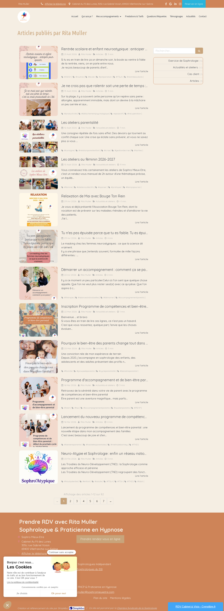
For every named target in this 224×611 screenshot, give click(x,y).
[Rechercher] (199, 51)
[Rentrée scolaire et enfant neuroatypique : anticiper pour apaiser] (38, 62)
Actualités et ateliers (185, 67)
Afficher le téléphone (55, 3)
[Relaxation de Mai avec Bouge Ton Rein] (38, 209)
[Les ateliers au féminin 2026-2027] (38, 172)
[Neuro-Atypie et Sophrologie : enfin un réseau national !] (38, 467)
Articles (194, 80)
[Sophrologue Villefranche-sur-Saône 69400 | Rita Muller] (24, 17)
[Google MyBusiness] (170, 5)
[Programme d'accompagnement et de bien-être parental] (38, 393)
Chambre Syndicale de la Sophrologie (137, 608)
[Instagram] (180, 5)
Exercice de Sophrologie (183, 60)
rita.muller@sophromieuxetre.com (93, 592)
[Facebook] (166, 5)
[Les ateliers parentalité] (38, 136)
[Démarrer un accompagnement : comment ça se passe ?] (38, 283)
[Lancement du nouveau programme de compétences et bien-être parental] (38, 430)
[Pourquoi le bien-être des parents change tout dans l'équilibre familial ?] (38, 356)
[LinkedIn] (175, 5)
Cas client (193, 74)
